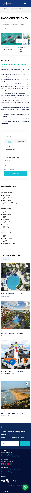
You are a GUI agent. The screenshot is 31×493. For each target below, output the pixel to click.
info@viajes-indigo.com (15, 456)
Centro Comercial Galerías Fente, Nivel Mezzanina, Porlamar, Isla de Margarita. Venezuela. (13, 471)
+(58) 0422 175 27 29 (6, 454)
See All (5, 259)
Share (6, 28)
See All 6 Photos (22, 41)
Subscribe (24, 443)
